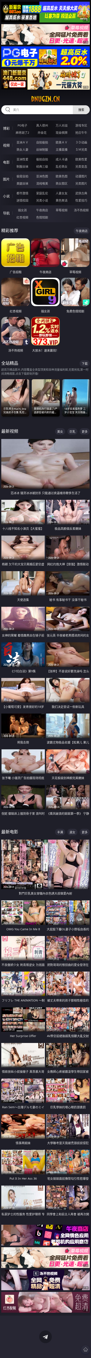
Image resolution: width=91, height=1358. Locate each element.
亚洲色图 (42, 176)
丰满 (60, 832)
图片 (6, 179)
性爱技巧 (81, 200)
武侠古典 (81, 193)
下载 (85, 363)
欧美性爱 (81, 159)
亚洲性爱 (22, 159)
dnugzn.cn (45, 99)
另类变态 (81, 166)
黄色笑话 (62, 200)
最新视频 (9, 431)
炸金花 (42, 133)
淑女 (72, 832)
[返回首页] (85, 1349)
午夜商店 (42, 210)
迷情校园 (22, 200)
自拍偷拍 (42, 142)
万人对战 (62, 125)
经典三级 (42, 166)
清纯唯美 (42, 183)
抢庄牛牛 (81, 133)
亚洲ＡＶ (22, 142)
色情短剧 (42, 217)
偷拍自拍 (42, 159)
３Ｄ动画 (81, 142)
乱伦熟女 (62, 166)
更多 (85, 431)
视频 (6, 145)
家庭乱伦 (42, 193)
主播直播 (62, 149)
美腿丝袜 (22, 183)
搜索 (81, 110)
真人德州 (42, 125)
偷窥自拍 (22, 176)
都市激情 (22, 193)
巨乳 (72, 431)
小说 (6, 196)
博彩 (6, 128)
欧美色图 (62, 176)
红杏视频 (22, 217)
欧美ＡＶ (62, 142)
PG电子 (22, 125)
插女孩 (22, 210)
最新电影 (9, 832)
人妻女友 (62, 193)
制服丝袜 (22, 166)
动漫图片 (81, 176)
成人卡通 (62, 159)
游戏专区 (81, 125)
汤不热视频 (81, 210)
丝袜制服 (42, 149)
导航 (6, 213)
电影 (6, 162)
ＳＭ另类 (81, 149)
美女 (60, 431)
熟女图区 (62, 183)
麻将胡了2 (22, 133)
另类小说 (42, 200)
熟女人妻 (22, 149)
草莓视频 (62, 210)
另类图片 (81, 183)
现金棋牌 (62, 133)
